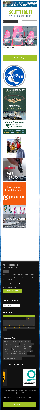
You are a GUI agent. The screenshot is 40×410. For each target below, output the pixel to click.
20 (19, 325)
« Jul (4, 332)
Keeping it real (7, 349)
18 (9, 325)
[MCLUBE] (14, 181)
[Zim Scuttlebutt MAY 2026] (14, 228)
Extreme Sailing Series (15, 346)
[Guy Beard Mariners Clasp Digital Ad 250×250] (14, 110)
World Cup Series (7, 356)
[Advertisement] (14, 240)
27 (19, 327)
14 (23, 323)
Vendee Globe (22, 353)
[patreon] (14, 204)
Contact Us (7, 399)
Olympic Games (16, 349)
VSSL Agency (22, 394)
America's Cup (6, 341)
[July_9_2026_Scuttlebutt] (14, 134)
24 (5, 327)
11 (9, 323)
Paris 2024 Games (26, 349)
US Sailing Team (13, 353)
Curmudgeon (23, 344)
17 (5, 325)
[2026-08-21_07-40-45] (20, 7)
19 (14, 325)
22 (28, 325)
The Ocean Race (17, 351)
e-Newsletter (8, 279)
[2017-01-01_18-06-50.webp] (19, 377)
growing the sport (27, 346)
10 (5, 323)
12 (14, 323)
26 (14, 327)
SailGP (10, 351)
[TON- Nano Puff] (14, 157)
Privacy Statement (9, 397)
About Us (29, 397)
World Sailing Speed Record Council (12, 358)
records (5, 351)
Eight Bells (5, 346)
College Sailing (7, 344)
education (30, 344)
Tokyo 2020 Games (27, 351)
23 (33, 325)
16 (33, 323)
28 (23, 327)
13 (19, 323)
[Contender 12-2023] (14, 87)
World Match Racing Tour (19, 356)
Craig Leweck (15, 344)
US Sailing (5, 353)
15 (28, 323)
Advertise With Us (20, 397)
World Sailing (30, 356)
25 (9, 327)
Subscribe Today (12, 291)
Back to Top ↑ (20, 58)
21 (23, 325)
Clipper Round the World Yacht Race (21, 341)
